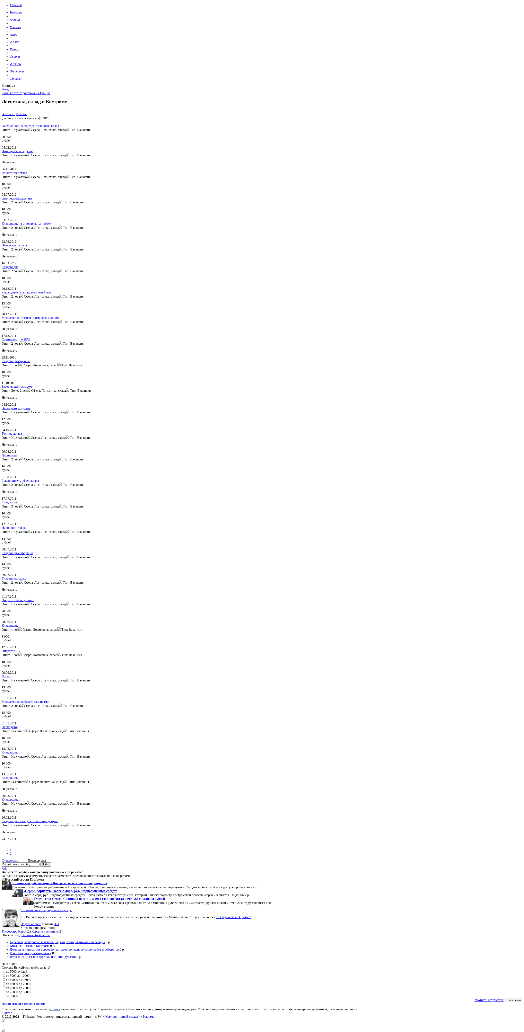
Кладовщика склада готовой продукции (30, 821)
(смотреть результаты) (489, 1000)
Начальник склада (14, 245)
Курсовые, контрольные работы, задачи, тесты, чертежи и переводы (57, 942)
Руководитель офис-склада (20, 480)
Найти (44, 118)
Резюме (21, 114)
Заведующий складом (17, 198)
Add (4, 868)
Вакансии (8, 114)
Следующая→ (12, 860)
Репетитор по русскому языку (30, 953)
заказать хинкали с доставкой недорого (23, 1003)
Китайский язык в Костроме (29, 945)
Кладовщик (10, 267)
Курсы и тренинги (44, 931)
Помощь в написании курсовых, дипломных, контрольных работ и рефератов (64, 949)
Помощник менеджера (17, 151)
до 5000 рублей (16, 971)
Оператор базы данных (18, 600)
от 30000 (12, 996)
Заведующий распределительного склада (30, 125)
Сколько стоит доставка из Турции (26, 93)
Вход (5, 89)
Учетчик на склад (14, 578)
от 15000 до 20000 (18, 984)
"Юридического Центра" (233, 917)
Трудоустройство (13, 931)
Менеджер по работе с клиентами (25, 701)
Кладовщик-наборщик (17, 553)
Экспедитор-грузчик (16, 408)
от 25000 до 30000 (18, 992)
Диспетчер (9, 455)
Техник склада (12, 433)
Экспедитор (10, 727)
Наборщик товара (14, 527)
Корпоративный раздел (121, 1016)
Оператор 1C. (11, 651)
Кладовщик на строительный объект (27, 223)
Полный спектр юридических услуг (46, 910)
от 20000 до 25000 (18, 988)
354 (56, 924)
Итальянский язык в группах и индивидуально (43, 957)
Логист (7, 676)
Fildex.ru (7, 1013)
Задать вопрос (31, 924)
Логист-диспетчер (14, 173)
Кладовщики (11, 799)
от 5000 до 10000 (17, 975)
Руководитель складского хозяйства (26, 292)
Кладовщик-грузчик (16, 361)
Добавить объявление (34, 935)
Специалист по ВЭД (16, 339)
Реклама (148, 1016)
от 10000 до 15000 (18, 979)
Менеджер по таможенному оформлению (31, 317)
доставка (54, 1009)
